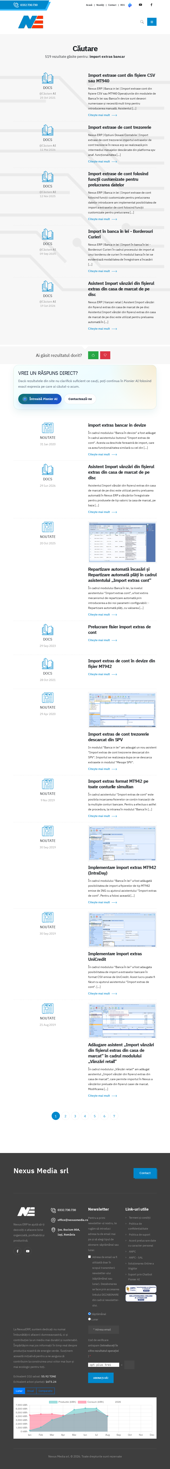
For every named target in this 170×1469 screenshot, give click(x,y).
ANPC (132, 1251)
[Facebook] (17, 1251)
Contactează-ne (80, 399)
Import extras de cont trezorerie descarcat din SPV (118, 736)
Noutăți (100, 5)
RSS (122, 5)
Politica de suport (139, 1234)
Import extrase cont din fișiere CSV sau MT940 (121, 78)
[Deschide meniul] (152, 22)
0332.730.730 (28, 5)
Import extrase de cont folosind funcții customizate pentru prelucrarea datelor (118, 179)
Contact (112, 5)
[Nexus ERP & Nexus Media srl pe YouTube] (28, 1251)
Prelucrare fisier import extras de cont (119, 629)
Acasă (89, 5)
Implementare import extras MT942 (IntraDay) (122, 870)
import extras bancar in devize (117, 425)
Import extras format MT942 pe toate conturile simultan (118, 784)
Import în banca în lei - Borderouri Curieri (120, 234)
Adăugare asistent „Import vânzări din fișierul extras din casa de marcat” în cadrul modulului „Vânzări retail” (121, 1053)
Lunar (19, 1391)
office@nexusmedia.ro (73, 1220)
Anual (30, 1391)
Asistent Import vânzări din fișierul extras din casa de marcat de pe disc (121, 288)
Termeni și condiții (140, 1217)
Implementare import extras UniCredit (115, 956)
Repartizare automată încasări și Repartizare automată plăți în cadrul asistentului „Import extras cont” (122, 574)
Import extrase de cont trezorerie (119, 127)
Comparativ (45, 1391)
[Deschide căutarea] (142, 22)
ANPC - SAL (136, 1257)
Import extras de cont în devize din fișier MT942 (121, 663)
